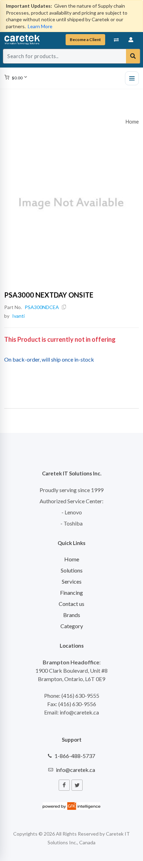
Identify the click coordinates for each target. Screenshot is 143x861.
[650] (71, 203)
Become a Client (85, 39)
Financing (71, 592)
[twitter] (77, 785)
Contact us (71, 603)
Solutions (72, 570)
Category (71, 626)
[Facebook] (64, 785)
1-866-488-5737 (74, 755)
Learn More (40, 26)
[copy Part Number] (64, 307)
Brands (71, 614)
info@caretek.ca (75, 769)
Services (72, 581)
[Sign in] (131, 39)
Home (132, 122)
